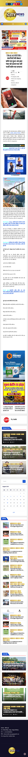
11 (7, 499)
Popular (12, 592)
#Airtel (12, 74)
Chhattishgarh (7, 434)
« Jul (14, 512)
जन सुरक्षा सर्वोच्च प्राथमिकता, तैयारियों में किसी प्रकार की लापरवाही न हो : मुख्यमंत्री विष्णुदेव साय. (17, 587)
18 (7, 502)
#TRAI (12, 80)
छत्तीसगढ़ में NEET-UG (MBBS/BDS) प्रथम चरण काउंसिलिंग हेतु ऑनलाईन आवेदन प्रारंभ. (13, 440)
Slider (4, 549)
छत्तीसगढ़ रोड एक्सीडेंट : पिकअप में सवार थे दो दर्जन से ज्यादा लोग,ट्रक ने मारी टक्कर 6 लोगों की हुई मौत (14, 244)
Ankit (13, 70)
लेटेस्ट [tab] (8, 611)
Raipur (22, 434)
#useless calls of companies (15, 83)
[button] (23, 23)
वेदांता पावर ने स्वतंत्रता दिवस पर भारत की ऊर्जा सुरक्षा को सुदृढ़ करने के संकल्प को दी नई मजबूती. (17, 527)
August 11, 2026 (9, 683)
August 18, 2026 (9, 668)
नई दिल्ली (5, 465)
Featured (18, 434)
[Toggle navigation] (13, 24)
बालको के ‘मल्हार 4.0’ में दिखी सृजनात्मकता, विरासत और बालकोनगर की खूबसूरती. (17, 535)
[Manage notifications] (25, 754)
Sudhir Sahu (12, 736)
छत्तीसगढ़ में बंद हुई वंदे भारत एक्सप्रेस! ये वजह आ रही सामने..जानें (8, 408)
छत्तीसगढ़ (19, 523)
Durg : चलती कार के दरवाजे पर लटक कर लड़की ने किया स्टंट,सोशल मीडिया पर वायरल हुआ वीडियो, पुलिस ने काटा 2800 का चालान (14, 223)
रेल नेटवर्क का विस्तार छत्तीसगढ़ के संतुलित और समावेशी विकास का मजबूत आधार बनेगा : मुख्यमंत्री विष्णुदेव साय (17, 596)
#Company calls (15, 76)
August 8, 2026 (8, 699)
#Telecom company (16, 78)
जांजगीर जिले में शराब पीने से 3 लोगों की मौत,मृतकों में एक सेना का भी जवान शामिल (20, 408)
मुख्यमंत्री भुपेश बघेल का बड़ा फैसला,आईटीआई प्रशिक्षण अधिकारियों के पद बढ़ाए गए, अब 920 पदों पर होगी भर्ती (14, 292)
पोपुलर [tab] (19, 611)
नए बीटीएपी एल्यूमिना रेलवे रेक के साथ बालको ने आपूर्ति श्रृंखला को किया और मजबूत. (17, 578)
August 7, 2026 (8, 714)
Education (13, 434)
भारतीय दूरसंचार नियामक (15, 133)
